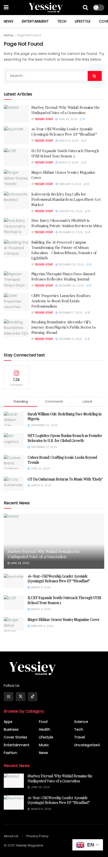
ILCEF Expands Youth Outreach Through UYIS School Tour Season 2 (65, 153)
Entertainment (35, 21)
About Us (11, 836)
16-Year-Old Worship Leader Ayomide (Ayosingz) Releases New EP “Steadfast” (64, 131)
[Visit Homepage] (46, 8)
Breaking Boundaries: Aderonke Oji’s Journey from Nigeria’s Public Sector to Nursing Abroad (63, 327)
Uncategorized (87, 744)
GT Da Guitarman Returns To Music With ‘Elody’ (65, 479)
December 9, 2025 (70, 339)
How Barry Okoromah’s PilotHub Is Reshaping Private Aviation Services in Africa (66, 223)
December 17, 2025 (70, 313)
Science (81, 721)
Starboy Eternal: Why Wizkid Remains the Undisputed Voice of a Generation (65, 110)
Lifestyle (82, 21)
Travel (79, 737)
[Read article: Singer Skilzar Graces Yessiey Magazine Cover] (16, 179)
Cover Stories (15, 737)
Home (8, 35)
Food (43, 721)
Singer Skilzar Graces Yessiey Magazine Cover (64, 619)
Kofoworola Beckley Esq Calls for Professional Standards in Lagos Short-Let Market (66, 199)
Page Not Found (29, 35)
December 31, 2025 (70, 232)
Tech (61, 21)
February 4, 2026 (69, 184)
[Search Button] (85, 7)
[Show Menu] (6, 7)
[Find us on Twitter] (20, 696)
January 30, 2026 (70, 211)
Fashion (10, 752)
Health (44, 729)
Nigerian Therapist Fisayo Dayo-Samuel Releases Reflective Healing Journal (63, 276)
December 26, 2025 (71, 264)
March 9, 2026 (68, 141)
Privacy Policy (37, 836)
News (8, 21)
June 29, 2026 (67, 119)
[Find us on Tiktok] (32, 696)
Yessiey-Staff (44, 119)
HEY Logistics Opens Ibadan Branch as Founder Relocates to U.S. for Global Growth (65, 438)
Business (11, 729)
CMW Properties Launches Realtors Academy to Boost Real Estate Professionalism (60, 301)
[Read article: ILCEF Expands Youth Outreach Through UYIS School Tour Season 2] (16, 157)
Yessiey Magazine (29, 845)
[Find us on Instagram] (8, 696)
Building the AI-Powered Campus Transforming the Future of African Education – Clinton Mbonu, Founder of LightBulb (63, 250)
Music (44, 744)
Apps (8, 721)
